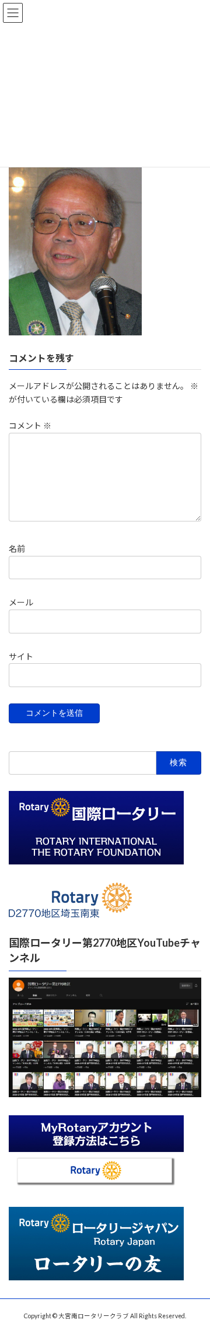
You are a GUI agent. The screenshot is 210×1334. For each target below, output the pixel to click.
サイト (21, 656)
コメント (30, 425)
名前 (17, 549)
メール (21, 602)
